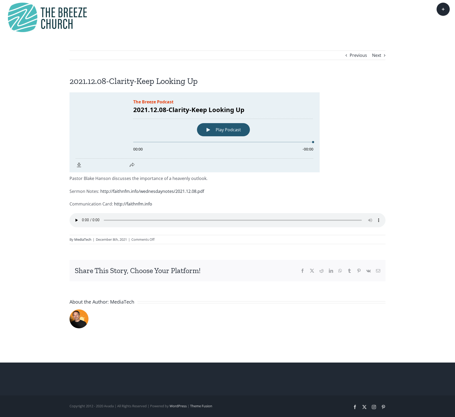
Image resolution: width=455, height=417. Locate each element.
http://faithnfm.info (133, 204)
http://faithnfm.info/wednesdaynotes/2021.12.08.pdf (152, 191)
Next (376, 55)
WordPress (178, 406)
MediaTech (82, 239)
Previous (358, 55)
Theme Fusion (201, 406)
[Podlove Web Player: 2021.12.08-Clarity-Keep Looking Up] (227, 132)
